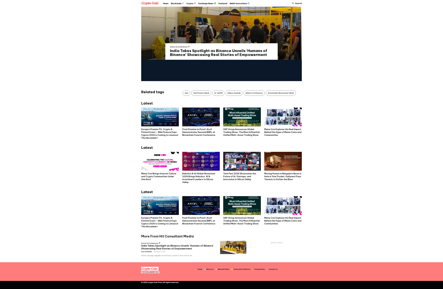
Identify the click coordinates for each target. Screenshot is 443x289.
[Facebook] (142, 272)
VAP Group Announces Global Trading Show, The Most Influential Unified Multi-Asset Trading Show (241, 132)
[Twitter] (155, 272)
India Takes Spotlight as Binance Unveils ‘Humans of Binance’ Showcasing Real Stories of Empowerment (218, 52)
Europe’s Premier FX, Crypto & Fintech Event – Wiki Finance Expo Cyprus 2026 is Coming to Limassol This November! (159, 133)
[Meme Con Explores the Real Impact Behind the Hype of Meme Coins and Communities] (283, 117)
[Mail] (152, 272)
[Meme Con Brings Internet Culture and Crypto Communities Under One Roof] (160, 161)
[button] (296, 3)
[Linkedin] (149, 272)
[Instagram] (145, 272)
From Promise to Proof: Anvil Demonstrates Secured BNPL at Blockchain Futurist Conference (198, 132)
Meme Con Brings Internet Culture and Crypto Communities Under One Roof (158, 176)
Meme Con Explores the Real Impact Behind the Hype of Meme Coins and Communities (282, 132)
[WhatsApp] (158, 272)
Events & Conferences (179, 47)
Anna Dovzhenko (146, 251)
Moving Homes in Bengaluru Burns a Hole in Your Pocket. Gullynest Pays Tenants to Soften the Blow (282, 176)
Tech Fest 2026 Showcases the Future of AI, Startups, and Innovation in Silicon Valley (239, 176)
